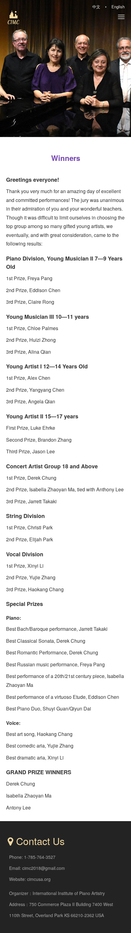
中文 (96, 7)
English (118, 7)
